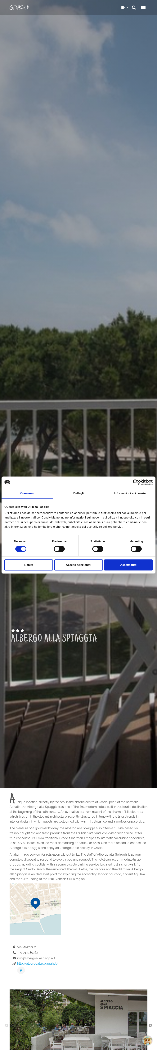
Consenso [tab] (27, 493)
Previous (7, 1025)
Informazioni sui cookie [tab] (130, 493)
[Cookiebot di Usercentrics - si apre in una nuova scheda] (136, 482)
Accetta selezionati (78, 564)
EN (123, 7)
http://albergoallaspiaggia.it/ (37, 963)
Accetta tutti (128, 564)
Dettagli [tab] (78, 493)
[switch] (59, 549)
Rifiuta (28, 564)
